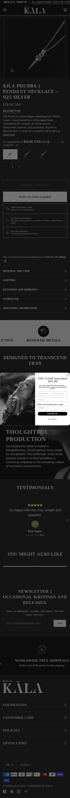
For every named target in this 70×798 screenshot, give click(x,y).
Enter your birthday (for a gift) (50, 404)
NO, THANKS (52, 419)
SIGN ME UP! (52, 413)
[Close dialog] (67, 375)
